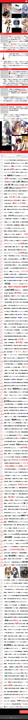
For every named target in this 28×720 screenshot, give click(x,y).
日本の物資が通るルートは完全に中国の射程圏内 (15, 101)
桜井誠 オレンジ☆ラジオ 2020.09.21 (14, 194)
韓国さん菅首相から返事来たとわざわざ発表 (15, 231)
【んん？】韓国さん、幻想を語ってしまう (14, 212)
